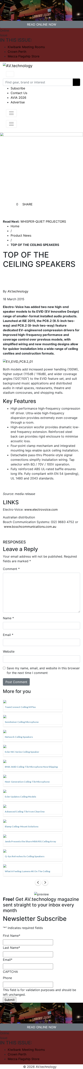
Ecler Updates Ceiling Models (20, 796)
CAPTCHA (10, 972)
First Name (11, 936)
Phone (7, 978)
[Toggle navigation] (10, 74)
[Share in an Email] (55, 210)
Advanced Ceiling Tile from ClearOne (25, 811)
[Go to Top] (59, 1067)
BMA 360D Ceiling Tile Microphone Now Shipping (31, 766)
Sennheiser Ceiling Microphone (22, 721)
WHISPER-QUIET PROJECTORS (43, 221)
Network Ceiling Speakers (19, 736)
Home (15, 226)
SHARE (27, 204)
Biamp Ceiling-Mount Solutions (21, 826)
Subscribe (18, 88)
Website (8, 651)
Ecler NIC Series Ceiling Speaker (22, 751)
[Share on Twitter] (37, 210)
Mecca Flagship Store (23, 56)
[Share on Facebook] (28, 210)
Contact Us (19, 93)
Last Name (11, 948)
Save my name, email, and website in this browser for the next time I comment (43, 670)
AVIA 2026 (18, 97)
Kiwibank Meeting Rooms (26, 47)
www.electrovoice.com (41, 509)
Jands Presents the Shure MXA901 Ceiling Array (30, 841)
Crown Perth (17, 52)
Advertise (18, 102)
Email (8, 635)
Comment (11, 569)
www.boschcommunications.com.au (30, 526)
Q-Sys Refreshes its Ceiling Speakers (24, 856)
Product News (21, 235)
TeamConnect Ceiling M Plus (20, 707)
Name (8, 618)
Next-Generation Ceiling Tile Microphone (27, 781)
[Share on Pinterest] (46, 210)
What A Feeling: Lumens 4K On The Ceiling (27, 871)
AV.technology (18, 291)
